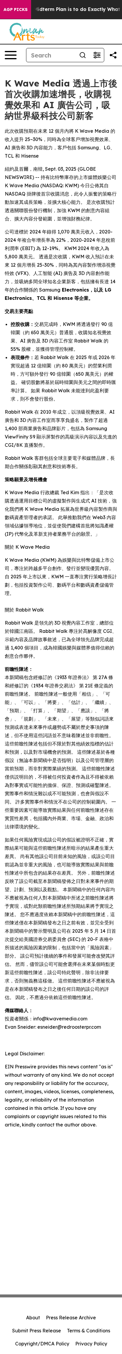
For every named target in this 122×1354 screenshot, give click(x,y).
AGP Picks (16, 9)
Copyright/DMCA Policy (42, 1344)
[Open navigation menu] (11, 55)
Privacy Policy (91, 1344)
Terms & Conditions (88, 1331)
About (33, 1318)
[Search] (83, 55)
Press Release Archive (71, 1318)
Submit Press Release (36, 1331)
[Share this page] (113, 55)
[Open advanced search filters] (97, 55)
